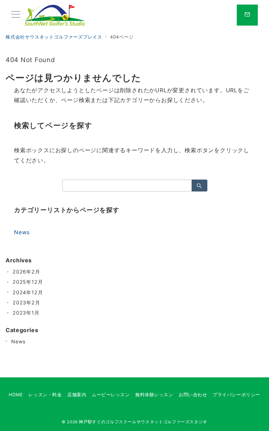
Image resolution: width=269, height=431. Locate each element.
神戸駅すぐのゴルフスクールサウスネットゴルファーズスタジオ (143, 421)
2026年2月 (26, 272)
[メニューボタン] (15, 15)
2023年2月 (26, 302)
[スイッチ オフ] (247, 15)
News (22, 232)
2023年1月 (26, 313)
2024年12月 (28, 292)
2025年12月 (28, 282)
